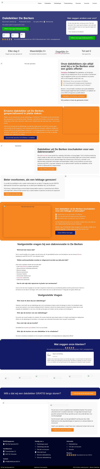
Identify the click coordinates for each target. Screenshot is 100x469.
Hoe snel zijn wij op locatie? (27, 323)
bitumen (79, 254)
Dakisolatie (20, 278)
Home (39, 3)
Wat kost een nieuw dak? (26, 250)
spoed (30, 327)
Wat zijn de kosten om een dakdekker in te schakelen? (37, 331)
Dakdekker (48, 3)
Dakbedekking (68, 3)
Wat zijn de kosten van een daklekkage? (32, 313)
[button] (50, 250)
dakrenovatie (44, 155)
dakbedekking (24, 266)
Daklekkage (57, 3)
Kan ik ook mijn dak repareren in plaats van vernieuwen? (37, 283)
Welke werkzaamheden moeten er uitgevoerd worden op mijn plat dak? (42, 260)
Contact (94, 3)
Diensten (78, 3)
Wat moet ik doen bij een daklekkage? (31, 301)
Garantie (86, 3)
